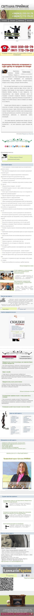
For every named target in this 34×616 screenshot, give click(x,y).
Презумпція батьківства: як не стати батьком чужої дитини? (16, 239)
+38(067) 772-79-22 (22, 16)
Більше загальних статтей (27, 391)
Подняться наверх (29, 578)
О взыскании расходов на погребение (13, 523)
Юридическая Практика (27, 134)
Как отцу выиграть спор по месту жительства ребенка (15, 220)
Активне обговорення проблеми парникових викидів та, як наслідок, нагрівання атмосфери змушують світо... (15, 430)
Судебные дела (9, 358)
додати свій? (23, 309)
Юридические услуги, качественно (12, 382)
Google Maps (11, 575)
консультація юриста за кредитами (10, 447)
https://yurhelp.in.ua (6, 561)
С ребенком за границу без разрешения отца (12, 199)
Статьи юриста (9, 356)
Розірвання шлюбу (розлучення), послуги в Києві (16, 407)
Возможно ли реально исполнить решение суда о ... (14, 448)
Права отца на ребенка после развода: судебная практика (15, 262)
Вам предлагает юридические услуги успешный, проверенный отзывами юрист (22, 282)
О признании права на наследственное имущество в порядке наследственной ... (17, 501)
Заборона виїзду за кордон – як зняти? (11, 186)
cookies (25, 612)
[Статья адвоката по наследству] (12, 32)
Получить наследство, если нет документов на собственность (16, 212)
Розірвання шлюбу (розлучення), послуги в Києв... (14, 442)
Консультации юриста (25, 358)
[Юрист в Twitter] (24, 575)
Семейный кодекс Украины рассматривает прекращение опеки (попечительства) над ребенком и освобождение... (27, 419)
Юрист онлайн (6, 372)
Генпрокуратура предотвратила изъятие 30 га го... (14, 444)
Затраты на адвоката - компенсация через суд (12, 241)
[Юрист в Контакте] (22, 575)
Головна (4, 20)
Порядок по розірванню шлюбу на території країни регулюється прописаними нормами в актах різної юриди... (15, 419)
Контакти (29, 20)
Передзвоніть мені (22, 614)
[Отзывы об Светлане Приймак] (4, 300)
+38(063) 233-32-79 (22, 13)
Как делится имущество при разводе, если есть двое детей (16, 222)
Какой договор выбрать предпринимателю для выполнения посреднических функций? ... (26, 429)
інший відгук (6, 309)
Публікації (21, 20)
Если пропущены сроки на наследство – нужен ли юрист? (15, 250)
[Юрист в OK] (28, 575)
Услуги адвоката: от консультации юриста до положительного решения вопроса (23, 272)
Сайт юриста (8, 609)
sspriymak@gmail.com (17, 561)
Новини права (26, 71)
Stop (17, 41)
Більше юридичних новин (26, 266)
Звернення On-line (7, 614)
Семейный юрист (25, 356)
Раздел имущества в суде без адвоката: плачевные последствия (17, 252)
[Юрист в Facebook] (26, 575)
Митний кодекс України (7, 445)
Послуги (12, 20)
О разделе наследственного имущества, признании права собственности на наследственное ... (17, 513)
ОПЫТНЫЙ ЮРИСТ (22, 453)
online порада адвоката (7, 446)
